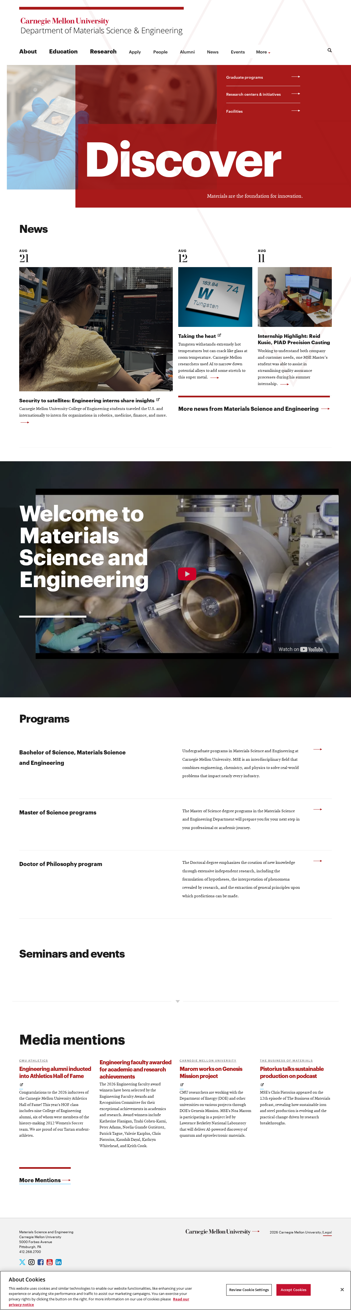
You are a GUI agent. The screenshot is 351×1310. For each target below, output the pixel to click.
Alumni (187, 52)
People (160, 52)
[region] (175, 1290)
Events (238, 52)
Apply (135, 52)
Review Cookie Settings (249, 1289)
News (213, 52)
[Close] (342, 1290)
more (261, 52)
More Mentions (40, 1180)
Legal (327, 1231)
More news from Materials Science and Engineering (249, 408)
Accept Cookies (294, 1289)
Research (103, 51)
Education (63, 51)
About (28, 51)
